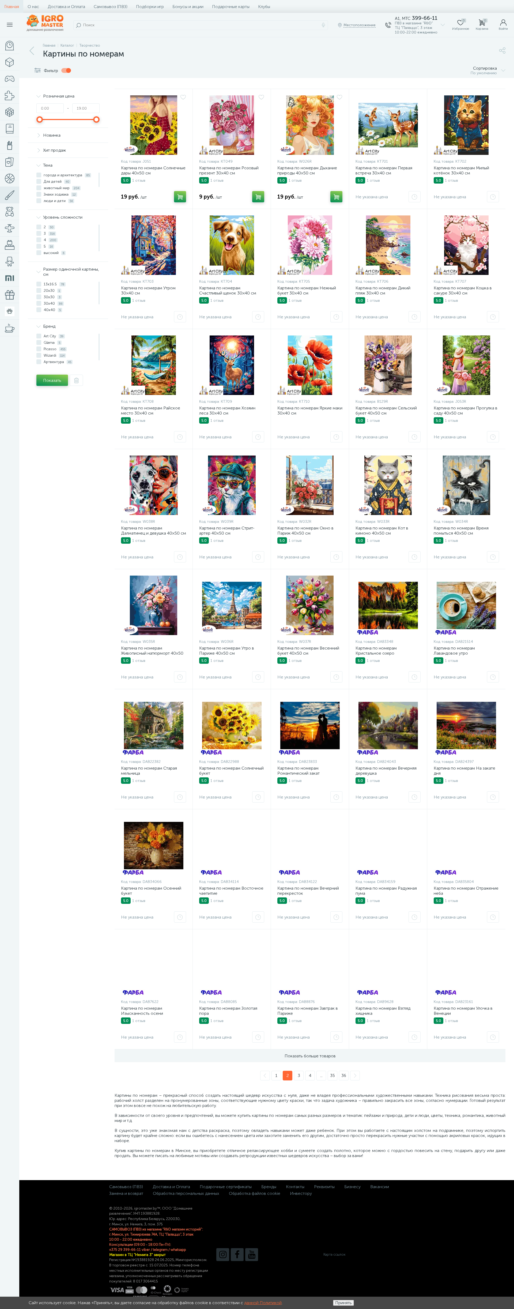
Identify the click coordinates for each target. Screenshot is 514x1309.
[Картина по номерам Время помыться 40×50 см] (466, 485)
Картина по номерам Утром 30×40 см (148, 290)
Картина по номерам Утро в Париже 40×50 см (226, 651)
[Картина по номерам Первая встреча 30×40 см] (388, 125)
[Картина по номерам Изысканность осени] (153, 965)
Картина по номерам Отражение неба (466, 891)
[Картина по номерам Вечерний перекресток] (309, 845)
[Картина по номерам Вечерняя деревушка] (388, 725)
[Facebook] (237, 1254)
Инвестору (301, 1193)
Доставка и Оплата (66, 6)
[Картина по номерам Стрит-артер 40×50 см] (231, 485)
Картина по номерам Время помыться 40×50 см (461, 530)
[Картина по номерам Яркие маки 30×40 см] (309, 365)
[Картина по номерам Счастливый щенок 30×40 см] (231, 245)
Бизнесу (352, 1186)
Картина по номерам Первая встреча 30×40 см (384, 170)
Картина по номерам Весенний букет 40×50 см (308, 651)
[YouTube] (251, 1254)
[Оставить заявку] (415, 196)
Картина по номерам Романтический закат (298, 771)
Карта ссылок (334, 1254)
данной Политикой (263, 1302)
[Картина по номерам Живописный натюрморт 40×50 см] (153, 605)
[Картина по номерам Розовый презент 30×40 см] (231, 125)
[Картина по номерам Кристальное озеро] (388, 605)
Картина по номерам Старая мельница (149, 771)
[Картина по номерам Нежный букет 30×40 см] (309, 245)
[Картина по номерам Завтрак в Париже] (309, 965)
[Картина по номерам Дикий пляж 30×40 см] (388, 245)
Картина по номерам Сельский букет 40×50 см (386, 410)
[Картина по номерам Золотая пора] (231, 965)
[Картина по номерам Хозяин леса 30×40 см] (231, 365)
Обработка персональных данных (186, 1193)
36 (343, 1075)
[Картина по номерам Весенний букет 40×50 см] (309, 605)
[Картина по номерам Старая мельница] (153, 725)
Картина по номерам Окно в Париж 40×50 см (305, 530)
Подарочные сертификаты (226, 1186)
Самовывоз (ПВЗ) (110, 6)
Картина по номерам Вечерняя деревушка (386, 771)
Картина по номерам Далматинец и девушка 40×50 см (153, 530)
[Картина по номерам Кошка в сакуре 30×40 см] (466, 245)
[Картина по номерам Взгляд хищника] (388, 965)
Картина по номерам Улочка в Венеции (463, 1011)
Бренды (268, 1186)
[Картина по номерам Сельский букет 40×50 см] (388, 365)
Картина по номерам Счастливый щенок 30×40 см (227, 290)
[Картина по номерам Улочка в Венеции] (466, 965)
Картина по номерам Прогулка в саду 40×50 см (465, 410)
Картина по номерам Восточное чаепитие (231, 891)
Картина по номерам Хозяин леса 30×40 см (227, 410)
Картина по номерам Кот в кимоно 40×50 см (382, 530)
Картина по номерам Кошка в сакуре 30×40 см (463, 290)
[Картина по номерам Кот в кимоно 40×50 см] (388, 485)
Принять (343, 1302)
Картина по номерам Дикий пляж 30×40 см (383, 290)
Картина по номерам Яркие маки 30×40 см (309, 410)
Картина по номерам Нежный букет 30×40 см (306, 290)
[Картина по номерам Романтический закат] (309, 725)
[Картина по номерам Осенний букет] (153, 845)
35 (332, 1075)
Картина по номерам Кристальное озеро (376, 651)
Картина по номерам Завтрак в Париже (307, 1011)
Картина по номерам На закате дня (464, 771)
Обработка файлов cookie (254, 1193)
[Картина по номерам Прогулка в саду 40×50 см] (466, 365)
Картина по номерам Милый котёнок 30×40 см (461, 170)
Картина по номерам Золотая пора (228, 1011)
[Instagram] (222, 1254)
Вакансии (379, 1186)
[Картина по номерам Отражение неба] (466, 845)
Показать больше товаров (310, 1055)
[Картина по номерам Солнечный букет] (231, 725)
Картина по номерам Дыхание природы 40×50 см (307, 170)
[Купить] (180, 196)
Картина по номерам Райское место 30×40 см (150, 410)
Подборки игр (150, 6)
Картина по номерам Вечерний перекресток (308, 891)
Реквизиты (324, 1186)
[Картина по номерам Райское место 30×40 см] (153, 365)
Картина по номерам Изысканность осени (142, 1011)
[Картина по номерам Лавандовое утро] (466, 605)
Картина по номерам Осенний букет (151, 891)
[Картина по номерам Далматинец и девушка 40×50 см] (153, 485)
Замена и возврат (126, 1193)
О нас (33, 6)
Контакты (295, 1186)
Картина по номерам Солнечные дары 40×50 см (153, 170)
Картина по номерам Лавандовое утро (454, 651)
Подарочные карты (231, 6)
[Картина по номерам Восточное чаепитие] (231, 845)
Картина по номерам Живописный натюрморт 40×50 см (152, 653)
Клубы (264, 6)
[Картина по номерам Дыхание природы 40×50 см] (309, 125)
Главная (11, 6)
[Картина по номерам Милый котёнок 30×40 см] (466, 125)
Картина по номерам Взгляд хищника (383, 1011)
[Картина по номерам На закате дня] (466, 725)
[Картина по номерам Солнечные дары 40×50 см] (153, 125)
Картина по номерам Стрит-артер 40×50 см (227, 530)
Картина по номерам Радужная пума (386, 891)
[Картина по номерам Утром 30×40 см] (153, 245)
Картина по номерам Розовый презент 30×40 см (229, 170)
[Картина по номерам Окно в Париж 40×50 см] (309, 485)
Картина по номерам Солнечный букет (231, 771)
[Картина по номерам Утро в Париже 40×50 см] (231, 605)
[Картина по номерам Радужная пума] (388, 845)
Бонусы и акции (187, 6)
